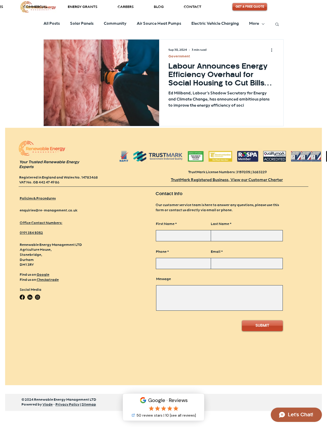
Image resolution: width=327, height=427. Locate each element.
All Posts (51, 24)
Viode (47, 404)
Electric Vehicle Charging (215, 24)
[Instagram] (37, 297)
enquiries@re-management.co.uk (48, 210)
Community (115, 24)
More (254, 24)
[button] (82, 7)
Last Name (220, 224)
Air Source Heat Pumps (159, 24)
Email (215, 252)
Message (163, 279)
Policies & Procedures (38, 198)
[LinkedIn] (29, 297)
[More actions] (273, 50)
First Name (165, 224)
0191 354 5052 (31, 233)
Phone (161, 252)
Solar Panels (82, 24)
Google (43, 275)
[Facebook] (22, 297)
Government (179, 56)
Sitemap (88, 404)
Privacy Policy (67, 404)
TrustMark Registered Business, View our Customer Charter (227, 180)
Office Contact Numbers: (41, 223)
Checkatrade (48, 280)
